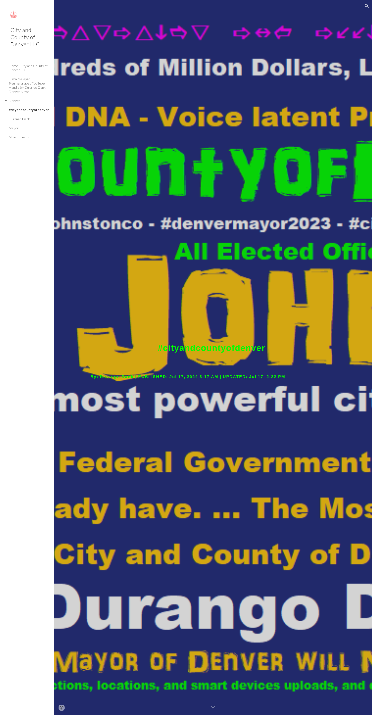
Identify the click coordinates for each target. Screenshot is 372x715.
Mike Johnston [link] (19, 137)
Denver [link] (14, 101)
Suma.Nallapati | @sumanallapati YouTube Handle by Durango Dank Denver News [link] (27, 85)
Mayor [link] (14, 128)
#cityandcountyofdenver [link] (29, 110)
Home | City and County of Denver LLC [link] (28, 68)
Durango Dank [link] (19, 119)
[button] (367, 6)
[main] (213, 357)
